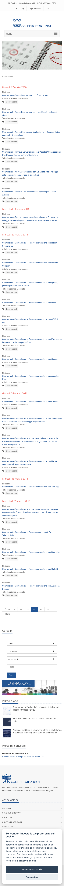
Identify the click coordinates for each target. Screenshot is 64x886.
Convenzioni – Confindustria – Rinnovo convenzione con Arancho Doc (30, 377)
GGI (47, 8)
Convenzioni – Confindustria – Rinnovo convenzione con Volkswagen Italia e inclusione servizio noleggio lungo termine (32, 420)
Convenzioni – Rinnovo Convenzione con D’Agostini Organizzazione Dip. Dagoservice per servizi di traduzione (31, 153)
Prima (7, 609)
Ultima (7, 613)
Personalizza (32, 877)
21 (21, 609)
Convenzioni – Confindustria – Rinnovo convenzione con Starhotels (31, 552)
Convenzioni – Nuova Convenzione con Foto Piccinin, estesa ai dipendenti (29, 113)
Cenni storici (8, 826)
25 (48, 609)
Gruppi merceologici (12, 822)
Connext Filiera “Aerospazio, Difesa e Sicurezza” (23, 756)
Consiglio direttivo (11, 813)
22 (28, 609)
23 (34, 609)
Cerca (11, 675)
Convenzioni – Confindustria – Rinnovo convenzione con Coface (29, 359)
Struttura (7, 817)
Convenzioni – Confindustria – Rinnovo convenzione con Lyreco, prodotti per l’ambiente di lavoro (30, 284)
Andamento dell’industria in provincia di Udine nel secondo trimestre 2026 (36, 708)
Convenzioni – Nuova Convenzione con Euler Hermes (25, 95)
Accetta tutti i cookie (32, 869)
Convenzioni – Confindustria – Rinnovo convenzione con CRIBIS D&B (30, 321)
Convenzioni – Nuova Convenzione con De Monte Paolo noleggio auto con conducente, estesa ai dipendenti (30, 173)
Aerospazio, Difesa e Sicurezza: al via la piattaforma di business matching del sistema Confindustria (37, 731)
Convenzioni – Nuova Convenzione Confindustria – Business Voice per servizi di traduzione (31, 133)
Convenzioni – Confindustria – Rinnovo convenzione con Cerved (29, 401)
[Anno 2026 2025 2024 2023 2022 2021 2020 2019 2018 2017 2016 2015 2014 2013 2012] (32, 643)
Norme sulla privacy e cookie (21, 860)
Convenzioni (11, 101)
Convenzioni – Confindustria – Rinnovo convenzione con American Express (31, 587)
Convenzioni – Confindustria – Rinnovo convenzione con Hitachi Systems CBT (29, 244)
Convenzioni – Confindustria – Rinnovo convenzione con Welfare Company (30, 264)
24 (41, 609)
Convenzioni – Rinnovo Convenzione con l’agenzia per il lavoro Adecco (29, 193)
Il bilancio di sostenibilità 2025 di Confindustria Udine (34, 720)
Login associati (35, 8)
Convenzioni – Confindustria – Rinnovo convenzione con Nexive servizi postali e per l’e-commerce (29, 463)
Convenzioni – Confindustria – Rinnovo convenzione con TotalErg (30, 486)
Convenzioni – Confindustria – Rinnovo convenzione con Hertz (29, 302)
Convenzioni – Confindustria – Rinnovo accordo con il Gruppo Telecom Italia (28, 534)
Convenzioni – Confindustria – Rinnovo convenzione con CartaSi (30, 568)
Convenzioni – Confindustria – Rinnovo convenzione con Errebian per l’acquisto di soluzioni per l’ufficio (32, 341)
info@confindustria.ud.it (25, 3)
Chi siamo (6, 808)
